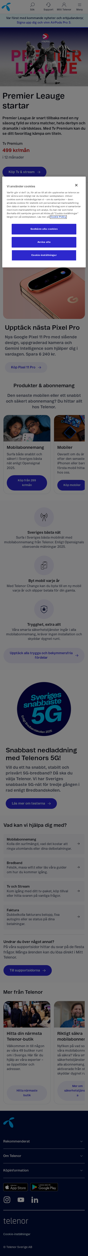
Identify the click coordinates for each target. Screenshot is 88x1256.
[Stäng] (76, 185)
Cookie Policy (58, 217)
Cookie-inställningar (44, 255)
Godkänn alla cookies (44, 229)
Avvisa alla (44, 242)
